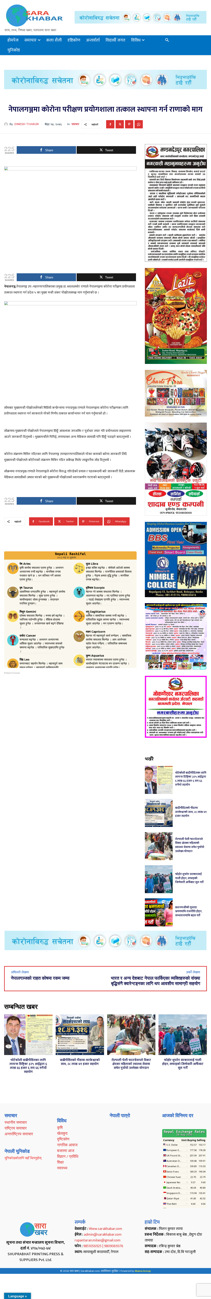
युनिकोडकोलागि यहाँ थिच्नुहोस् (23, 1158)
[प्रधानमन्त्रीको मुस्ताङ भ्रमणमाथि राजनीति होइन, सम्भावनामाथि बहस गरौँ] (159, 912)
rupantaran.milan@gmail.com (98, 1240)
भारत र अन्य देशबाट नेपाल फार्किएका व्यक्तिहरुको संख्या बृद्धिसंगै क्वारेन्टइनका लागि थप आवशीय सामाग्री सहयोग (155, 981)
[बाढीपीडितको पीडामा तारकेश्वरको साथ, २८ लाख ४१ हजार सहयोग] (159, 813)
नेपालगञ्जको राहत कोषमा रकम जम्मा (40, 978)
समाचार (75, 124)
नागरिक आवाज (67, 1144)
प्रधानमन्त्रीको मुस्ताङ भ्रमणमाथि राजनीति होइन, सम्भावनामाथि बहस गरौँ (188, 911)
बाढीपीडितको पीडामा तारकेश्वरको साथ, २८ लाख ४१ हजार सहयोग (191, 811)
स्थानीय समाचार (16, 1122)
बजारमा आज (65, 1150)
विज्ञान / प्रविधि (67, 1156)
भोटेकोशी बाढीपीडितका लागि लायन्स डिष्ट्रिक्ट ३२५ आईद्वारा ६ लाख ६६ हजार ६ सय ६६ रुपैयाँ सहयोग (190, 778)
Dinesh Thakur (26, 124)
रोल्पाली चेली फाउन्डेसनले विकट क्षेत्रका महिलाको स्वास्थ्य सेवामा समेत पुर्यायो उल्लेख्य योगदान (189, 845)
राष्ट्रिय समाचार (16, 1128)
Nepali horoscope (13, 673)
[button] (167, 40)
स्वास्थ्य (62, 1168)
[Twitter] (120, 124)
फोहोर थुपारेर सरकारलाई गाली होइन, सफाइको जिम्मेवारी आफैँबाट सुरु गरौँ (189, 878)
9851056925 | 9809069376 (103, 1246)
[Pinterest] (129, 124)
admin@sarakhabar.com (103, 1235)
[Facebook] (110, 124)
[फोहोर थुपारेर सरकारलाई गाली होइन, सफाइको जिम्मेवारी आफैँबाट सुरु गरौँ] (159, 879)
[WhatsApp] (139, 124)
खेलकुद (62, 1133)
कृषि (60, 1127)
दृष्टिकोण (63, 1139)
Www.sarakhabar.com (105, 1229)
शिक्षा (60, 1162)
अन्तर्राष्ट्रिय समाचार (19, 1134)
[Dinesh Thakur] (6, 124)
